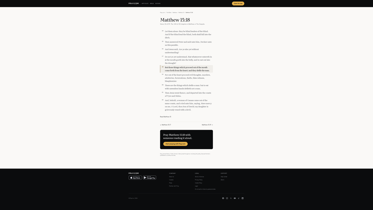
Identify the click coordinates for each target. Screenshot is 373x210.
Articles (145, 3)
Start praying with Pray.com (175, 144)
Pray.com (162, 12)
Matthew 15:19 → (207, 125)
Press (170, 183)
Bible (152, 3)
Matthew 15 (181, 12)
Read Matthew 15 (165, 117)
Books (158, 3)
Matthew (175, 12)
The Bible (168, 12)
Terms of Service (199, 176)
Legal (196, 186)
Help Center (224, 176)
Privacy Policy (198, 180)
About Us (171, 176)
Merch (222, 180)
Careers (171, 180)
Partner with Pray (174, 186)
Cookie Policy (198, 183)
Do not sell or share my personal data (205, 189)
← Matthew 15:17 (165, 125)
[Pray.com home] (134, 3)
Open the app (238, 3)
